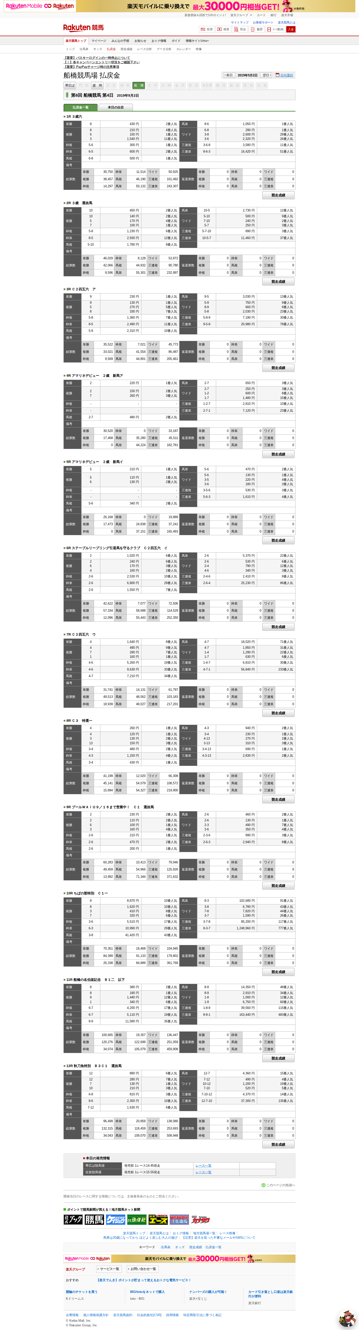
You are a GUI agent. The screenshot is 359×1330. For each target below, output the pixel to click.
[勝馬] (94, 1220)
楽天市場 (287, 15)
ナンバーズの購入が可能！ (208, 1292)
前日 (229, 75)
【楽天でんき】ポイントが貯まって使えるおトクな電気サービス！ (143, 1280)
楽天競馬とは (287, 22)
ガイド (176, 40)
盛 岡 (97, 85)
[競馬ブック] (73, 1220)
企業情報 (72, 1315)
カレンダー (183, 49)
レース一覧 (203, 1165)
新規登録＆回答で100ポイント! (205, 15)
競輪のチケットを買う (82, 1292)
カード (261, 15)
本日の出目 (116, 107)
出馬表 (84, 49)
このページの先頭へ (280, 1185)
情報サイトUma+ (197, 40)
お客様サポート (263, 22)
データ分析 (164, 49)
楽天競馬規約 (122, 1315)
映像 (199, 49)
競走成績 (126, 49)
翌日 (266, 75)
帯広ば (70, 85)
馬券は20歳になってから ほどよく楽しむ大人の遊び (140, 1237)
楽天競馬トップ (76, 40)
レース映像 (227, 1233)
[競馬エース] (158, 1220)
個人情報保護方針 (96, 1315)
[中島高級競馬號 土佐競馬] (179, 1220)
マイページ (99, 40)
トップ (70, 49)
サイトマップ (240, 22)
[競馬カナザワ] (200, 1220)
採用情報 (172, 1315)
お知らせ (140, 40)
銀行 (273, 15)
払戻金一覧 (214, 1247)
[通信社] (137, 1220)
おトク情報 (159, 40)
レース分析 (144, 49)
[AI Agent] (347, 1318)
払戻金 (111, 49)
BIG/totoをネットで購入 (147, 1292)
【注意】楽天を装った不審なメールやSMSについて (218, 1237)
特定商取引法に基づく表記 (202, 1315)
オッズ (97, 49)
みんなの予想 (120, 40)
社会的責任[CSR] (149, 1315)
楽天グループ (240, 15)
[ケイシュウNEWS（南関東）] (115, 1220)
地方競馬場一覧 (204, 1233)
